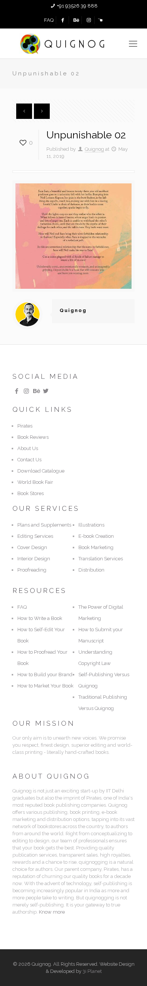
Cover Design (32, 547)
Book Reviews (33, 437)
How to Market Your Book (45, 686)
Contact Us (29, 459)
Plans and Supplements (44, 525)
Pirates (24, 426)
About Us (27, 448)
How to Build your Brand (44, 674)
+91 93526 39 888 (77, 6)
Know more (52, 912)
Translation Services (100, 558)
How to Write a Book (39, 618)
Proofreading (31, 570)
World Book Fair (35, 482)
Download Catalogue (40, 471)
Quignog (94, 149)
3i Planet (92, 971)
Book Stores (30, 493)
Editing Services (35, 536)
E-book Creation (96, 536)
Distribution (91, 570)
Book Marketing (95, 547)
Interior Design (33, 558)
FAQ (49, 20)
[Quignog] (73, 43)
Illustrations (91, 525)
